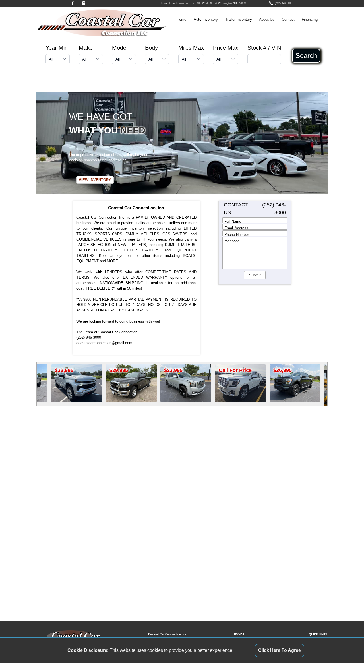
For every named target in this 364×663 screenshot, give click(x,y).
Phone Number (236, 234)
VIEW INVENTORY (95, 180)
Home (181, 19)
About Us (266, 19)
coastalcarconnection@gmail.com (104, 343)
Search (306, 55)
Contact (288, 19)
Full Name (232, 221)
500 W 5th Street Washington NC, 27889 (221, 3)
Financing (310, 19)
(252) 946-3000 (283, 3)
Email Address (236, 228)
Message (231, 241)
